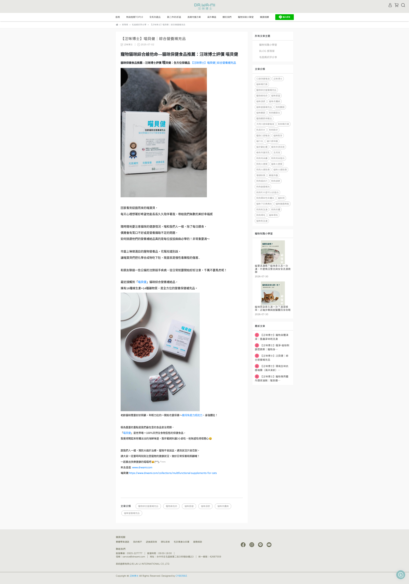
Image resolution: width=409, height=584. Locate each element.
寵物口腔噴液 (263, 135)
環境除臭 (260, 175)
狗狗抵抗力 (261, 181)
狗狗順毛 (260, 215)
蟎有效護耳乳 (263, 152)
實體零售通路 (122, 542)
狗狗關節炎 (274, 112)
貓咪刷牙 (277, 135)
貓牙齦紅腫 (261, 147)
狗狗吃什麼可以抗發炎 (267, 192)
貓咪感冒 (189, 506)
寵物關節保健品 (264, 118)
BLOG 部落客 (267, 51)
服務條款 (197, 542)
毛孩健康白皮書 (181, 542)
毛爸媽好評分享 (268, 57)
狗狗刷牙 (273, 129)
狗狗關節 (280, 107)
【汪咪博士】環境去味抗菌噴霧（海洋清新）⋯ (271, 368)
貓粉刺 (281, 198)
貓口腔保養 (272, 141)
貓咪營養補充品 (132, 513)
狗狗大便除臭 (263, 169)
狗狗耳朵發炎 (278, 158)
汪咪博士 (277, 78)
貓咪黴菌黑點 (282, 203)
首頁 (117, 17)
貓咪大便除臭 (280, 169)
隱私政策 (165, 542)
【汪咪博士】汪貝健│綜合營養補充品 (271, 357)
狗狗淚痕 (275, 181)
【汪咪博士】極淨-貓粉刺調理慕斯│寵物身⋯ (272, 347)
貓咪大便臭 (276, 164)
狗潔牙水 (260, 129)
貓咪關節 (260, 112)
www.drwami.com (142, 467)
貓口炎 (259, 141)
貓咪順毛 (273, 215)
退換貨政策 (151, 542)
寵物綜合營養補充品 (148, 506)
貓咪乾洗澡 (261, 220)
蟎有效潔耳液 (278, 147)
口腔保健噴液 (263, 78)
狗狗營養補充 (263, 186)
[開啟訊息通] (400, 574)
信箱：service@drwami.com (130, 556)
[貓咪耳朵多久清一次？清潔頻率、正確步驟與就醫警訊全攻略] (273, 293)
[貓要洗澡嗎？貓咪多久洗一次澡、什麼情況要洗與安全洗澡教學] (273, 252)
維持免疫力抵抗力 (192, 415)
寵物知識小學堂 (246, 17)
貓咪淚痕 (205, 506)
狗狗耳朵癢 (261, 158)
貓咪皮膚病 (223, 506)
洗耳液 (276, 152)
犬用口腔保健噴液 (265, 124)
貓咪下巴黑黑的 (264, 203)
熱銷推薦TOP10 (134, 17)
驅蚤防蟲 (273, 175)
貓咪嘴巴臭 (261, 84)
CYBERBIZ (181, 576)
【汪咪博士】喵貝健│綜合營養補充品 (213, 62)
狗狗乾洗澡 (261, 209)
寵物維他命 (171, 506)
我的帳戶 (137, 542)
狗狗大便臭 (261, 164)
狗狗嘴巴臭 (283, 124)
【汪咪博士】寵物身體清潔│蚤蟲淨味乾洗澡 (271, 337)
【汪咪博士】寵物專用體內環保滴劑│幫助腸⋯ (271, 378)
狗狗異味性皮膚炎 (265, 198)
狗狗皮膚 (275, 209)
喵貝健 (142, 282)
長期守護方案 (194, 17)
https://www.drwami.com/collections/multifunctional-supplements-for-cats (173, 473)
